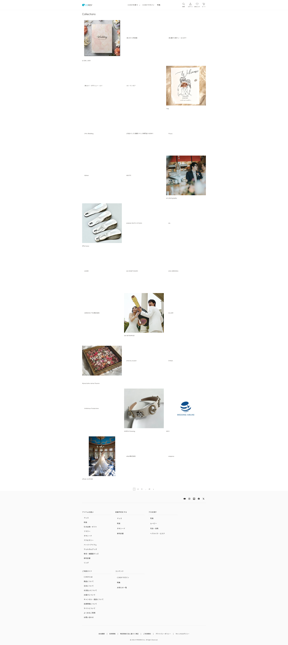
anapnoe (171, 456)
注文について (89, 586)
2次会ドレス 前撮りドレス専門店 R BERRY (139, 133)
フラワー (87, 531)
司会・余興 (154, 529)
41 (149, 489)
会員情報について (90, 604)
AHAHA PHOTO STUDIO (134, 223)
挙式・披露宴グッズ (91, 554)
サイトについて (89, 608)
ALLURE (170, 313)
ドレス (86, 518)
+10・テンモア (131, 85)
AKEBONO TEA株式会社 (92, 313)
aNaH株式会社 (131, 456)
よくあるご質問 (89, 613)
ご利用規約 (147, 634)
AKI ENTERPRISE (129, 335)
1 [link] (134, 489)
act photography (171, 198)
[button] (133, 5)
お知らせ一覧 (122, 588)
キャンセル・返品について (94, 599)
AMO (168, 431)
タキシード (88, 536)
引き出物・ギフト (90, 527)
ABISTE (128, 175)
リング (86, 563)
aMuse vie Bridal (87, 479)
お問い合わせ (89, 617)
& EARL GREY (86, 60)
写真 (151, 518)
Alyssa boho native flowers (91, 383)
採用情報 (112, 634)
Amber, (170, 360)
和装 (85, 522)
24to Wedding (88, 133)
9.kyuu (170, 133)
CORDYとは (88, 577)
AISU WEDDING (173, 271)
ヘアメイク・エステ (157, 534)
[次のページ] (153, 489)
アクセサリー (89, 540)
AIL (169, 223)
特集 (118, 583)
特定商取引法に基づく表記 (129, 634)
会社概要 (102, 634)
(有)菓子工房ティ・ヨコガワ (177, 38)
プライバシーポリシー (163, 634)
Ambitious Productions (91, 408)
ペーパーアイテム (90, 545)
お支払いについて (90, 590)
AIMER (86, 271)
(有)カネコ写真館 (131, 38)
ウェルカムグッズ (90, 549)
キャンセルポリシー (182, 634)
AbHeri (86, 175)
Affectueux (85, 246)
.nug (167, 108)
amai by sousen (131, 360)
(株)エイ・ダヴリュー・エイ (93, 85)
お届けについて (89, 595)
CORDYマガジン (123, 578)
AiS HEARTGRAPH (132, 271)
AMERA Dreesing (129, 431)
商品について (89, 581)
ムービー (153, 523)
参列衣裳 (87, 558)
